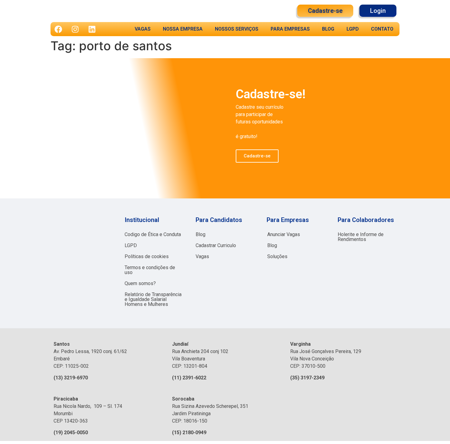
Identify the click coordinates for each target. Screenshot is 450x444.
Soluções (277, 256)
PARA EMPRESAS (290, 29)
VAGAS (143, 29)
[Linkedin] (91, 29)
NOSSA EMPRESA (183, 29)
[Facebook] (58, 29)
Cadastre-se (257, 156)
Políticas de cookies (147, 256)
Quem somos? (140, 283)
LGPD (353, 29)
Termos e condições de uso (150, 270)
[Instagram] (75, 29)
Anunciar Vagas (283, 234)
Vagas (202, 256)
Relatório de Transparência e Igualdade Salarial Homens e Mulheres (153, 299)
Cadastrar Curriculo (216, 245)
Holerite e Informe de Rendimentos (361, 236)
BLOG (328, 29)
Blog (200, 234)
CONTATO (382, 29)
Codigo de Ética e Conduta (153, 234)
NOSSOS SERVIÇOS (236, 29)
